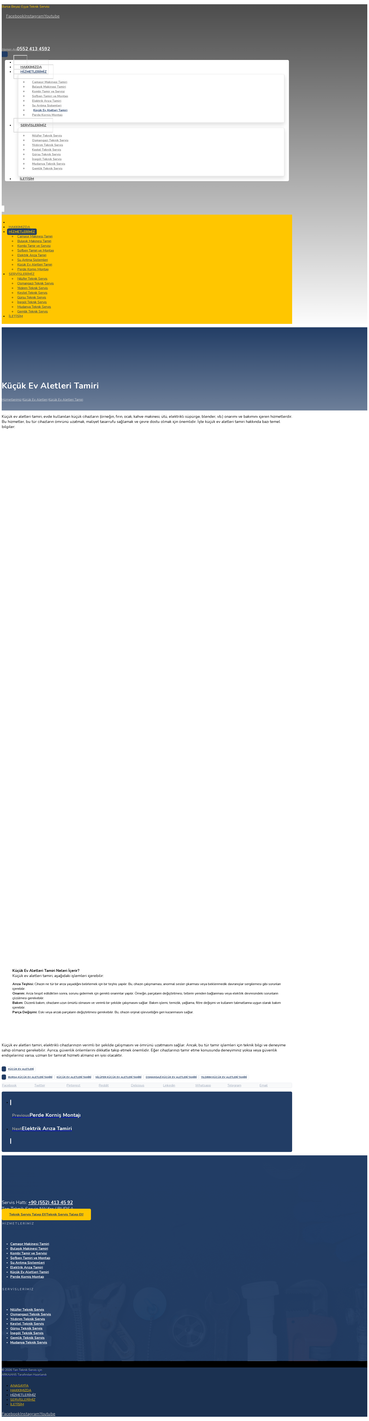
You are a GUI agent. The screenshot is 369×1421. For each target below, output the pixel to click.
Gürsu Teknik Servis (26, 1328)
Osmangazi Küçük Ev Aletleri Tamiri (171, 1077)
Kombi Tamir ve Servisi (28, 1253)
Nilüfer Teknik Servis (27, 1309)
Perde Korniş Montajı (27, 1276)
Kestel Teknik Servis (27, 1323)
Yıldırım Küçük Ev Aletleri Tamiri (224, 1077)
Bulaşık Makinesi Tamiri (29, 1248)
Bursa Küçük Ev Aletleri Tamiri (30, 1077)
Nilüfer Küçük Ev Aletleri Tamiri (118, 1077)
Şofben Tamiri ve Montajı (30, 1258)
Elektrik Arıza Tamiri (26, 1267)
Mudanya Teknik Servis (28, 1342)
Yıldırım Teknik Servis (27, 1319)
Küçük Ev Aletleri (21, 1069)
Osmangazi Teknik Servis (30, 1314)
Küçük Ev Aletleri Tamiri (74, 1077)
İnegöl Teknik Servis (27, 1333)
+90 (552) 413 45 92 (50, 1202)
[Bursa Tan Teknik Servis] (24, 38)
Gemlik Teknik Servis (27, 1337)
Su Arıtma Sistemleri (27, 1262)
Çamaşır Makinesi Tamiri (29, 1244)
